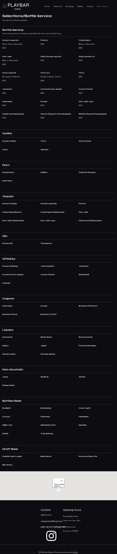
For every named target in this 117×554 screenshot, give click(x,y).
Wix (76, 552)
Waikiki (17, 9)
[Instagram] (51, 535)
